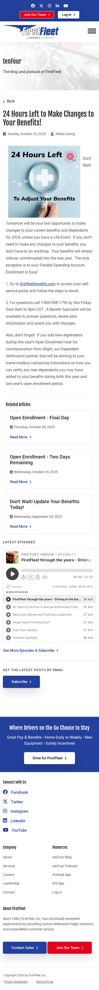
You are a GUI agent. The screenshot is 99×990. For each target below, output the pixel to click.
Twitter (16, 802)
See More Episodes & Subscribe (28, 650)
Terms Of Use (44, 982)
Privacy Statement (16, 982)
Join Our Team (35, 15)
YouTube (19, 830)
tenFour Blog (62, 857)
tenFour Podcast (64, 866)
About (7, 857)
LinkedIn (17, 821)
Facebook (19, 792)
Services (9, 866)
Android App (61, 875)
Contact (9, 892)
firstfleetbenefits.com (38, 284)
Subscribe (19, 682)
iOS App (58, 883)
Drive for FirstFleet (47, 758)
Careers (8, 875)
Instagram (19, 811)
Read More (18, 437)
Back (11, 101)
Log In (66, 15)
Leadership (11, 883)
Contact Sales (23, 948)
